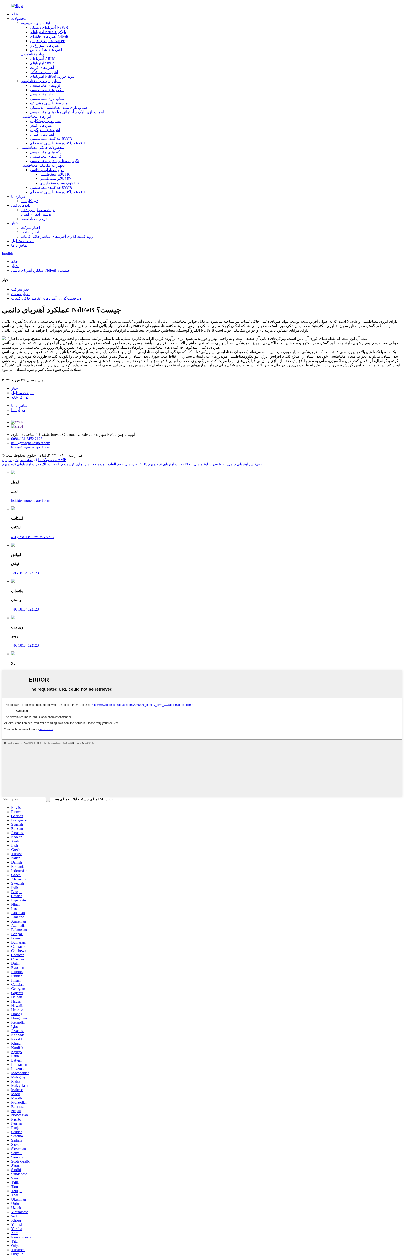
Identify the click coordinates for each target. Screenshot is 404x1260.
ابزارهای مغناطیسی (36, 116)
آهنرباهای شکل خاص (46, 50)
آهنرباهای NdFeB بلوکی (48, 32)
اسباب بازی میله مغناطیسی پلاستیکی (59, 108)
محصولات (18, 19)
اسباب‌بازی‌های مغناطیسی (41, 81)
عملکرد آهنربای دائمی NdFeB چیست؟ (40, 270)
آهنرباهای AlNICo (43, 59)
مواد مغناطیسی (33, 54)
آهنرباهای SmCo (42, 63)
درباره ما (18, 196)
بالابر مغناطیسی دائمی (47, 170)
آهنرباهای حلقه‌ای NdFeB (49, 36)
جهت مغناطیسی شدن (38, 210)
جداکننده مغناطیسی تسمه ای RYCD (58, 143)
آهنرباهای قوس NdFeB (47, 41)
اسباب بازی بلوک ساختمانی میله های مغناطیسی (67, 112)
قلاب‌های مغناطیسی (45, 156)
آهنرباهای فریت (42, 68)
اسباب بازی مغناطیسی (47, 99)
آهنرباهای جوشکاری (45, 121)
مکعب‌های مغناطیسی (47, 90)
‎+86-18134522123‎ (25, 573)
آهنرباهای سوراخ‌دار (45, 45)
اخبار (15, 223)
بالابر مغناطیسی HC (55, 174)
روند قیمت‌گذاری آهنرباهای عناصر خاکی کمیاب (57, 236)
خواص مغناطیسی (34, 219)
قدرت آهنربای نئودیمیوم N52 (170, 464)
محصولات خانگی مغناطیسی (42, 148)
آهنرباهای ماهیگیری (45, 130)
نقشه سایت (24, 460)
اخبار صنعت (30, 232)
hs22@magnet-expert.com (30, 500)
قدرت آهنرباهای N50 (209, 464)
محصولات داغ (46, 460)
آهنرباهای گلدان (42, 134)
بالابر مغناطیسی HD (55, 179)
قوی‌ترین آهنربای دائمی (245, 464)
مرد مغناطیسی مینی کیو (49, 103)
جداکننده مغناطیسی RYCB (51, 139)
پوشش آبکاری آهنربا (36, 214)
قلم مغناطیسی (41, 94)
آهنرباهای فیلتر (41, 125)
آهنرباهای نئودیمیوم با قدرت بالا (66, 464)
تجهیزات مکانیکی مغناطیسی (43, 165)
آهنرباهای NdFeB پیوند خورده (52, 76)
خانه (14, 14)
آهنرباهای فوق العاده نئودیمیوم (115, 464)
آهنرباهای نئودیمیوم (35, 23)
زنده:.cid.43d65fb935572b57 (32, 537)
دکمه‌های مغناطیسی (45, 152)
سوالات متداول (22, 241)
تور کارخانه (29, 201)
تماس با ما (19, 245)
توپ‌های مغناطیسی (45, 85)
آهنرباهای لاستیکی (44, 72)
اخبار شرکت (30, 228)
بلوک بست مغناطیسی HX (59, 183)
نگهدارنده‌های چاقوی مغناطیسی (54, 161)
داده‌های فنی (20, 205)
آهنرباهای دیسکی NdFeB (49, 27)
